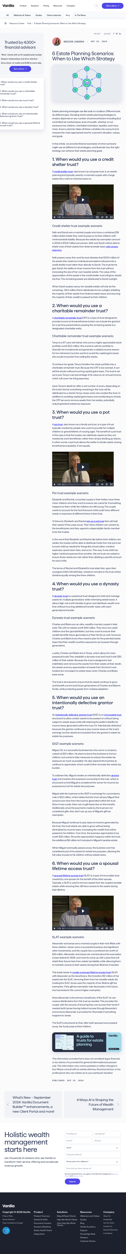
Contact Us (107, 1226)
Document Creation (42, 1223)
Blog (68, 15)
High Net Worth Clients (67, 1220)
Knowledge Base (87, 1234)
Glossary (84, 1237)
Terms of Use (78, 1176)
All (7, 15)
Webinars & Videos (22, 15)
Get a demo (111, 6)
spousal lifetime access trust (68, 875)
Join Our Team (108, 1223)
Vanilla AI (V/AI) (40, 1220)
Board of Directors (110, 1230)
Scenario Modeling (42, 1227)
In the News (107, 1233)
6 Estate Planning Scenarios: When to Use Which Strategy (60, 23)
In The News (80, 15)
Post (29, 23)
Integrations (39, 1234)
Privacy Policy (7, 1216)
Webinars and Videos (89, 1216)
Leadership (107, 1219)
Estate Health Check (43, 1230)
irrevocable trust (112, 715)
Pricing (46, 6)
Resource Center (17, 23)
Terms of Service (8, 1219)
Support (83, 1230)
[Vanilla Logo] (8, 5)
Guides (39, 15)
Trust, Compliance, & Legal (12, 1223)
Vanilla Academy (87, 1227)
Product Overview (42, 1216)
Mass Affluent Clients (66, 1216)
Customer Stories (87, 1241)
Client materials (54, 15)
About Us (106, 1216)
